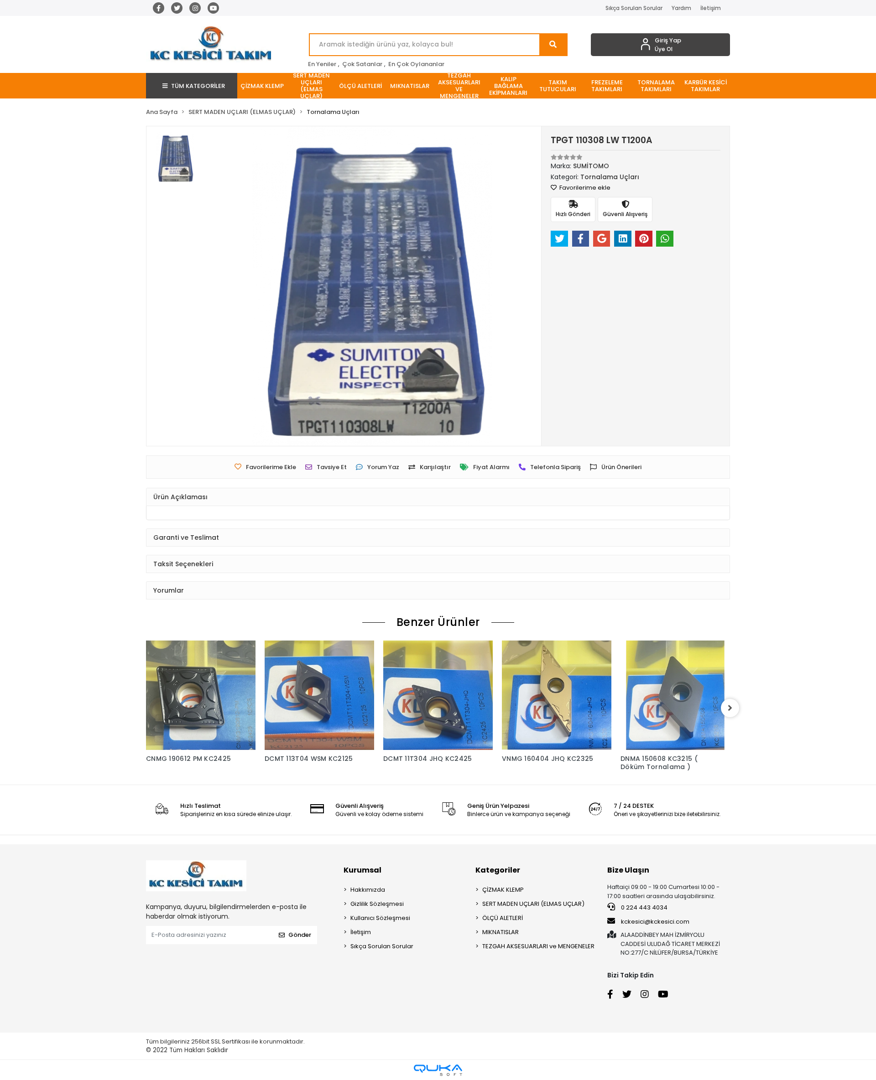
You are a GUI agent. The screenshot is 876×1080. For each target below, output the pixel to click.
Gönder (299, 934)
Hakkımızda (367, 889)
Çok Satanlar (362, 64)
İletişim (710, 8)
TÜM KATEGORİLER (198, 86)
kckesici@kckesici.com (655, 921)
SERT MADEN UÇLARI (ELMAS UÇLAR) (533, 903)
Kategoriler (497, 870)
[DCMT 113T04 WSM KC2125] (319, 695)
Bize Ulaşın (628, 870)
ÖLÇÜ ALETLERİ (502, 918)
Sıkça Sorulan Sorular (633, 8)
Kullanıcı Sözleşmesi (380, 918)
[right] (730, 708)
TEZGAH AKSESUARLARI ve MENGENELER (538, 946)
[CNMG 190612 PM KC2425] (201, 695)
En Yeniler (322, 64)
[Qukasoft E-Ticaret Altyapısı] (438, 1070)
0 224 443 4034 (643, 907)
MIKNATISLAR (500, 932)
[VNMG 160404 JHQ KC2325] (556, 695)
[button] (262, 85)
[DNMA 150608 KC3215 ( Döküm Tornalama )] (675, 695)
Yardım (681, 8)
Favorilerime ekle (584, 187)
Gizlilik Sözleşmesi (377, 903)
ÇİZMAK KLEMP (503, 889)
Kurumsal (362, 870)
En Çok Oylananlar (416, 64)
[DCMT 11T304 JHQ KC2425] (438, 695)
